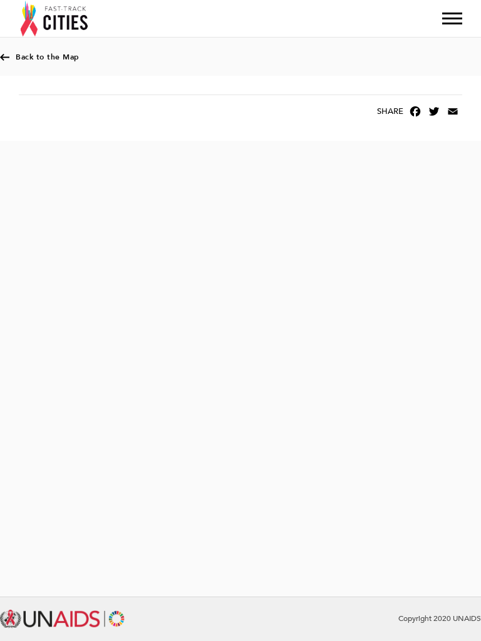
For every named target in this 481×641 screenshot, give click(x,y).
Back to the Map (48, 57)
